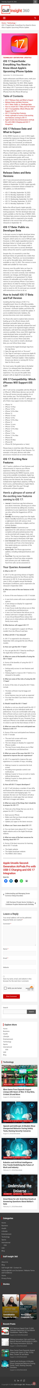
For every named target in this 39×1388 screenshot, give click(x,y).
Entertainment (8, 1039)
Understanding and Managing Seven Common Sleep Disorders (17, 895)
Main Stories (8, 1084)
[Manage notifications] (34, 1383)
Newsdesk (20, 75)
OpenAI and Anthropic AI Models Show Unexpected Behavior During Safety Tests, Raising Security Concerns (19, 1128)
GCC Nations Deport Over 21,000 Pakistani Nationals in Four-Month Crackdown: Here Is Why (22, 1330)
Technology (8, 57)
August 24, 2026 (15, 1335)
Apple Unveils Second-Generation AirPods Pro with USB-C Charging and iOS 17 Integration (19, 122)
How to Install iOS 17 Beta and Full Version (20, 107)
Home (5, 1029)
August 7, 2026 (15, 1346)
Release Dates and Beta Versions (16, 102)
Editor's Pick (18, 57)
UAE (4, 1052)
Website (6, 967)
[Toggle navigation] (4, 18)
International (7, 1047)
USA (6, 1050)
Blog (4, 1055)
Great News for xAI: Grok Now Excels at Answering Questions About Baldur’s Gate (19, 1201)
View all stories (31, 1293)
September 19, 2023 (9, 75)
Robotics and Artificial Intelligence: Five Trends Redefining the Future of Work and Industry (18, 1164)
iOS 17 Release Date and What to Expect (19, 100)
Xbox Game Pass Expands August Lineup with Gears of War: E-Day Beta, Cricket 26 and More (19, 1091)
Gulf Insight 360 (19, 1384)
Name (5, 949)
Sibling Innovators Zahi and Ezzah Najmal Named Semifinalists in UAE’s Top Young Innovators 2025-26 (23, 1341)
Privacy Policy (6, 1278)
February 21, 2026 (9, 1170)
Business (6, 1031)
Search (5, 1008)
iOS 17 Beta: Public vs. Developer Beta (18, 104)
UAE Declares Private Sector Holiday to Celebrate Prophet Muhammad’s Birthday (20, 903)
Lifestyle (27, 57)
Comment (7, 924)
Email (5, 958)
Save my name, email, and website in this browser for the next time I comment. (17, 980)
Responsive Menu (35, 2)
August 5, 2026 (8, 1097)
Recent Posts (9, 1324)
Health (5, 1034)
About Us (5, 1262)
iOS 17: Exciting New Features (15, 113)
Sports (5, 1044)
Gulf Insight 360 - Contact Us (11, 1268)
